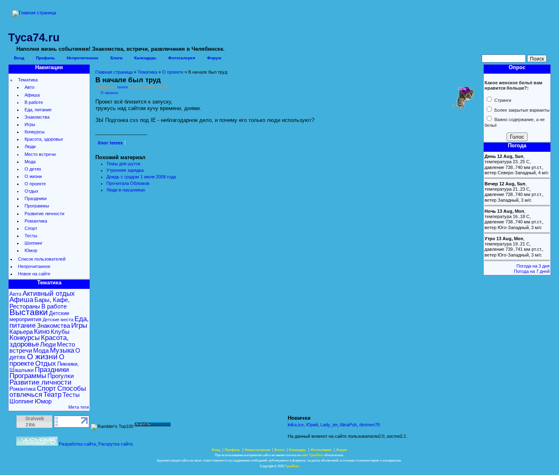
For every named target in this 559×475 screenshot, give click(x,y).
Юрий (312, 424)
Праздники (36, 198)
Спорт (31, 228)
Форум (214, 58)
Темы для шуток (123, 163)
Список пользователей (41, 259)
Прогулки (60, 375)
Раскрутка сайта (115, 443)
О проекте (35, 183)
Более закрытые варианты (521, 110)
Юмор (31, 250)
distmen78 (369, 424)
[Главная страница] (34, 12)
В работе (34, 102)
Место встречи (40, 154)
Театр (52, 394)
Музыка (62, 350)
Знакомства (37, 117)
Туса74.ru (292, 466)
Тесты (31, 235)
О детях (33, 169)
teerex (122, 87)
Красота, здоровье (44, 139)
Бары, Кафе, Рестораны (39, 302)
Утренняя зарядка (125, 170)
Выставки (28, 312)
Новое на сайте (34, 273)
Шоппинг (34, 243)
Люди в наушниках (125, 189)
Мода (30, 161)
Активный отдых (49, 293)
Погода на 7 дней (532, 271)
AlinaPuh (348, 424)
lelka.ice (296, 424)
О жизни (33, 176)
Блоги (116, 58)
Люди (30, 146)
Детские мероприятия (39, 316)
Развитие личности (44, 213)
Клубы (60, 331)
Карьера (21, 331)
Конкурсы (35, 131)
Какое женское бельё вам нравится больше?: (513, 85)
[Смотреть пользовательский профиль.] (463, 108)
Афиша (32, 94)
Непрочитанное (83, 58)
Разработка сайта (77, 443)
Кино (42, 331)
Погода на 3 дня (533, 265)
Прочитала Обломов (127, 183)
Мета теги (78, 407)
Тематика (28, 79)
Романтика (36, 220)
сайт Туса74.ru (312, 455)
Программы (37, 205)
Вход (19, 58)
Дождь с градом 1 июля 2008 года (141, 176)
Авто (29, 87)
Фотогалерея (181, 58)
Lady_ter (329, 424)
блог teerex (110, 142)
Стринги (502, 100)
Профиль (45, 58)
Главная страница (114, 72)
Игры (30, 124)
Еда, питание (38, 109)
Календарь (145, 58)
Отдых (31, 191)
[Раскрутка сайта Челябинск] (37, 443)
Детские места (58, 319)
